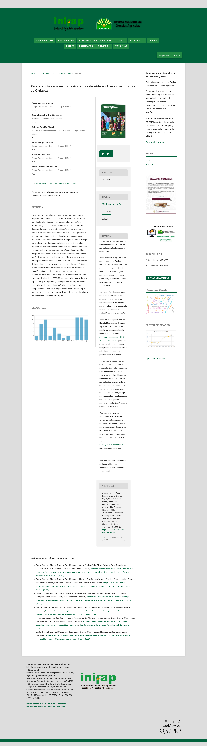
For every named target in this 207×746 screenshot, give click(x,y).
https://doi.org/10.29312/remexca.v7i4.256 (56, 183)
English (149, 160)
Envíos (120, 40)
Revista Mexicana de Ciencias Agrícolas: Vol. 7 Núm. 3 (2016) (63, 639)
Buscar (153, 40)
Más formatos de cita (113, 538)
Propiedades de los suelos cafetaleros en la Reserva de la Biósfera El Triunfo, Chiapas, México (87, 635)
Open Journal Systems (156, 358)
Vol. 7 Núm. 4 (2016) (61, 74)
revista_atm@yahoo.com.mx (111, 444)
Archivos (44, 74)
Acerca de (136, 40)
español (149, 164)
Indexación (103, 46)
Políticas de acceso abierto (95, 40)
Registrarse (86, 46)
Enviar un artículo (158, 278)
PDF (107, 154)
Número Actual (44, 40)
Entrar (70, 46)
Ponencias (121, 46)
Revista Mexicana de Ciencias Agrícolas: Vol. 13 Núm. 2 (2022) (72, 614)
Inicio (33, 74)
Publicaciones (66, 40)
